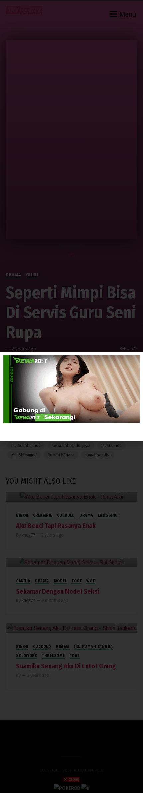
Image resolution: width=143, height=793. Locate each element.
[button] (134, 361)
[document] (71, 396)
